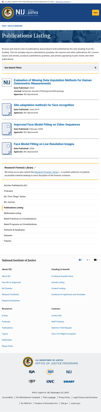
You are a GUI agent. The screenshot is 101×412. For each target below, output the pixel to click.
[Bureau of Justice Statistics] (50, 375)
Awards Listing (57, 282)
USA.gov (64, 403)
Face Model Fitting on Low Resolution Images (44, 144)
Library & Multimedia (15, 26)
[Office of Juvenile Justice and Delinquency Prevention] (32, 384)
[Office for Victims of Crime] (50, 383)
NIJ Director (7, 288)
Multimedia (7, 340)
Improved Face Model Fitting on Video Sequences (47, 124)
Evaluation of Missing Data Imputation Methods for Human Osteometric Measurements (53, 81)
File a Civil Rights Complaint (63, 334)
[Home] (27, 12)
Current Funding (58, 288)
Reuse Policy (7, 346)
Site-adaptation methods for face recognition (44, 105)
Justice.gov (75, 403)
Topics (5, 334)
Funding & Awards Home (62, 276)
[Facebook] (81, 261)
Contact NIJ (56, 315)
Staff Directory (57, 321)
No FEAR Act (26, 403)
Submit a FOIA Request (61, 327)
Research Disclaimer (11, 300)
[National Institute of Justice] (69, 374)
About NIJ (6, 276)
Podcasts (6, 321)
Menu (96, 13)
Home (4, 26)
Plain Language (49, 397)
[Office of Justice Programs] (8, 13)
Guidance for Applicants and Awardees (68, 294)
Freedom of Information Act (46, 403)
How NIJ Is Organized (11, 282)
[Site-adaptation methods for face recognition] (7, 115)
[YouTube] (96, 261)
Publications (7, 327)
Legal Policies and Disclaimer (85, 397)
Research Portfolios (10, 294)
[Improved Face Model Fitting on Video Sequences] (7, 134)
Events (5, 315)
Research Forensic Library (46, 172)
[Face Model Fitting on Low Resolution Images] (7, 154)
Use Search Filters (13, 67)
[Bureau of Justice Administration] (32, 374)
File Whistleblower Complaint (28, 397)
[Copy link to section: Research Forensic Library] (34, 167)
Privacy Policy (64, 397)
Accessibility (7, 397)
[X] (89, 261)
